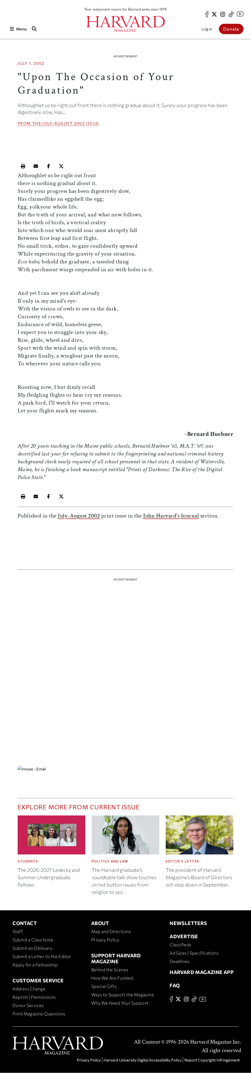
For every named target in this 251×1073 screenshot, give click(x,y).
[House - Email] (126, 768)
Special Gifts (104, 986)
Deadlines (180, 961)
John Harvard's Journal (171, 515)
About (100, 923)
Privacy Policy (105, 939)
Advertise (184, 936)
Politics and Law (110, 861)
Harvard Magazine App (202, 972)
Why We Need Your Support (120, 1003)
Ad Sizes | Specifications (194, 953)
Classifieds (180, 944)
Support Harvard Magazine (116, 958)
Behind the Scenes (109, 969)
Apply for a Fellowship (35, 964)
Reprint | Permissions (34, 997)
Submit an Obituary (32, 948)
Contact (25, 923)
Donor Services (28, 1005)
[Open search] (34, 29)
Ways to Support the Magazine (122, 994)
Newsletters (188, 923)
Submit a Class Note (33, 939)
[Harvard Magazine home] (125, 24)
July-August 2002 (63, 123)
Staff (18, 931)
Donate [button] (231, 29)
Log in (206, 28)
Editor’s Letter (182, 861)
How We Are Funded (112, 978)
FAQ (175, 985)
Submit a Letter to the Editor (42, 956)
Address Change (29, 988)
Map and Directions (111, 931)
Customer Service (38, 980)
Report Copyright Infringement (212, 1060)
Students (28, 861)
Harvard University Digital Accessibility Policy (142, 1060)
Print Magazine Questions (39, 1013)
